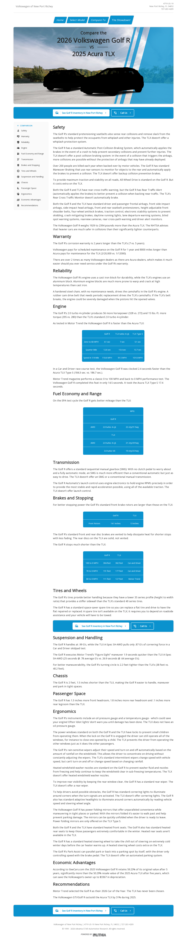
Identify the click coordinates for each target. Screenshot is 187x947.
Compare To (98, 20)
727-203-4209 (167, 9)
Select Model (77, 20)
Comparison (26, 126)
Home (60, 20)
